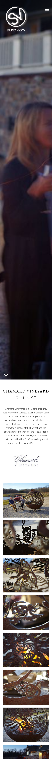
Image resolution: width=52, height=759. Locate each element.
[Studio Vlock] (16, 18)
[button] (47, 9)
